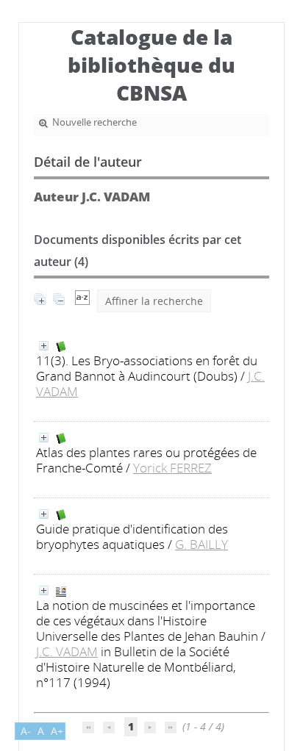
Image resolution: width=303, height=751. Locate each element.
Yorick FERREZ (172, 467)
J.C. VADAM (67, 651)
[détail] (44, 346)
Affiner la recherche (154, 301)
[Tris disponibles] (82, 301)
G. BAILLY (201, 544)
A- (26, 731)
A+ (57, 731)
